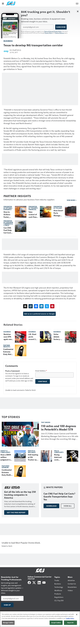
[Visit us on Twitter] (34, 582)
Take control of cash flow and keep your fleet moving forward (33, 214)
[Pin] (52, 306)
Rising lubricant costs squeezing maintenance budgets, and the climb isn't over (59, 457)
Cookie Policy (70, 618)
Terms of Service (59, 33)
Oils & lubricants (58, 451)
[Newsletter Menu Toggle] (77, 3)
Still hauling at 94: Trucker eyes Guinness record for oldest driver (33, 457)
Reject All (70, 622)
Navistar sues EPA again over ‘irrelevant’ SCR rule (8, 337)
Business (8, 41)
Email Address (41, 371)
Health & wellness (32, 451)
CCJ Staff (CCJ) (15, 50)
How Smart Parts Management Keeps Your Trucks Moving (58, 213)
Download (51, 506)
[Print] (25, 306)
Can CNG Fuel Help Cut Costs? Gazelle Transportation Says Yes (8, 230)
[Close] (76, 614)
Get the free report (16, 512)
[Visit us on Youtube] (44, 582)
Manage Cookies (8, 622)
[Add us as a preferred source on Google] (31, 306)
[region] (40, 619)
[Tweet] (47, 306)
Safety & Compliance (5, 451)
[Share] (36, 306)
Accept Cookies (56, 622)
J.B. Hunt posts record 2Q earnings (33, 337)
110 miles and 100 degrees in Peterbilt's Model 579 (58, 427)
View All (68, 506)
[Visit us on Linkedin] (39, 582)
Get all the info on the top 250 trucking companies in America (20, 494)
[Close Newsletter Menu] (77, 11)
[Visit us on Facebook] (29, 582)
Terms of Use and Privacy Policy (53, 31)
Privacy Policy (48, 33)
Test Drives (45, 422)
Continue (42, 381)
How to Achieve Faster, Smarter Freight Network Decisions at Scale (8, 214)
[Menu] (3, 3)
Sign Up (7, 605)
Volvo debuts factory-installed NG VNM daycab (57, 337)
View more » (72, 200)
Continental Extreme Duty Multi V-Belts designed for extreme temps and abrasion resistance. (8, 352)
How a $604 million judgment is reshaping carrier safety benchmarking (7, 457)
